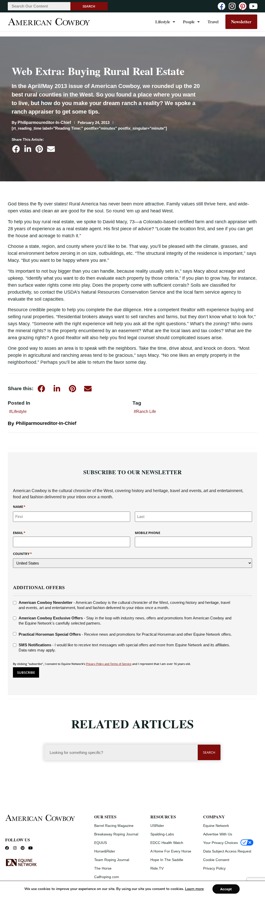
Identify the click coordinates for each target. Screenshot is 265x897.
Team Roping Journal (111, 860)
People (189, 22)
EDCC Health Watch (166, 843)
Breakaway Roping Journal (116, 834)
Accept (226, 889)
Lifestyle (162, 22)
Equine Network (216, 826)
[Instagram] (232, 6)
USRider (157, 826)
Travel (213, 22)
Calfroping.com (106, 877)
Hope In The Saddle (166, 860)
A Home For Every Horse (170, 851)
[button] (16, 149)
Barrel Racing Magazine (114, 826)
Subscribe (26, 672)
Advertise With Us (217, 834)
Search (89, 6)
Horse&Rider (104, 851)
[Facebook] (221, 6)
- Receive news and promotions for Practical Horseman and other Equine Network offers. (125, 634)
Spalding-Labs (162, 834)
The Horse (103, 868)
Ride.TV (157, 868)
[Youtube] (253, 6)
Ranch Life (146, 411)
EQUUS (100, 843)
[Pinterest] (243, 6)
